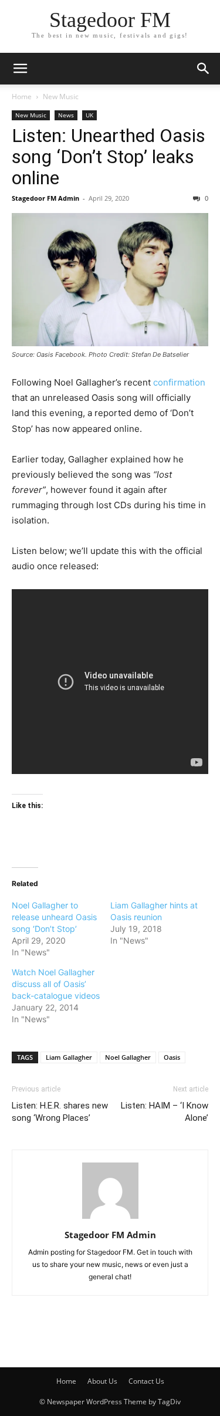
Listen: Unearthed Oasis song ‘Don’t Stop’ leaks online (108, 156)
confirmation (179, 382)
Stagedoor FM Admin (45, 198)
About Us (102, 1381)
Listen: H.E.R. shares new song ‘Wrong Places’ (60, 1111)
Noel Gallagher (128, 1057)
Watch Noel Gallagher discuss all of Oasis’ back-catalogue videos (56, 984)
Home (22, 97)
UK (89, 115)
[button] (20, 69)
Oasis (172, 1057)
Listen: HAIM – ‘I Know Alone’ (164, 1111)
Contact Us (146, 1381)
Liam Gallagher (69, 1057)
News (66, 115)
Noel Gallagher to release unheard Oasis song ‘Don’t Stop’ (54, 917)
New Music (61, 97)
